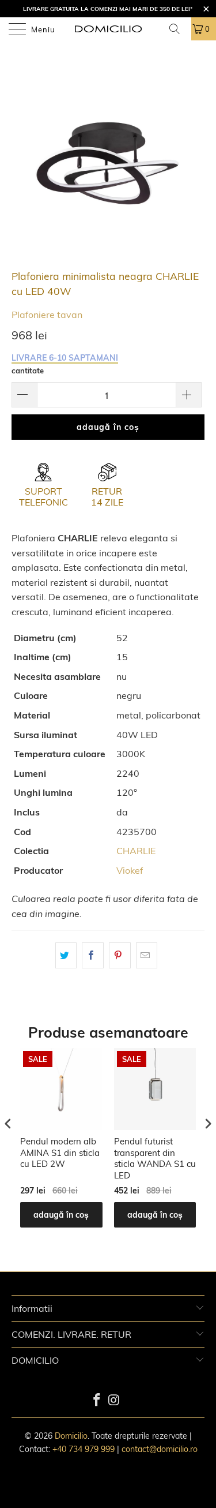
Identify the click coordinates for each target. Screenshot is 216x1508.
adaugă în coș (61, 1215)
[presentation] (8, 1123)
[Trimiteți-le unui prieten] (147, 955)
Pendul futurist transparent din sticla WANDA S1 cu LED (155, 1158)
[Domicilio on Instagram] (116, 1401)
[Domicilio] (108, 28)
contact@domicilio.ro (160, 1449)
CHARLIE (136, 850)
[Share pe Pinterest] (120, 955)
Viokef (129, 870)
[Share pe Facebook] (93, 955)
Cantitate (28, 370)
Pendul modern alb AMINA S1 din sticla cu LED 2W (60, 1152)
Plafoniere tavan (47, 314)
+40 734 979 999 (83, 1449)
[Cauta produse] (179, 29)
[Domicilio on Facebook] (98, 1401)
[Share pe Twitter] (66, 955)
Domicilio (71, 1436)
